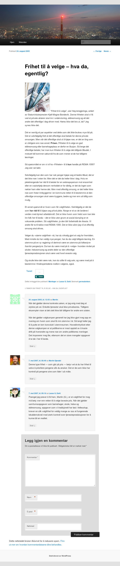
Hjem (12, 42)
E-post (31, 511)
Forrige (97, 51)
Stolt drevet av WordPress (60, 555)
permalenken (84, 281)
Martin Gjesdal (55, 360)
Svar (32, 346)
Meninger (52, 281)
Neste (107, 51)
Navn (31, 497)
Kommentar (32, 457)
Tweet (29, 270)
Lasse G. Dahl (65, 281)
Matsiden (23, 42)
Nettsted (30, 526)
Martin (55, 299)
